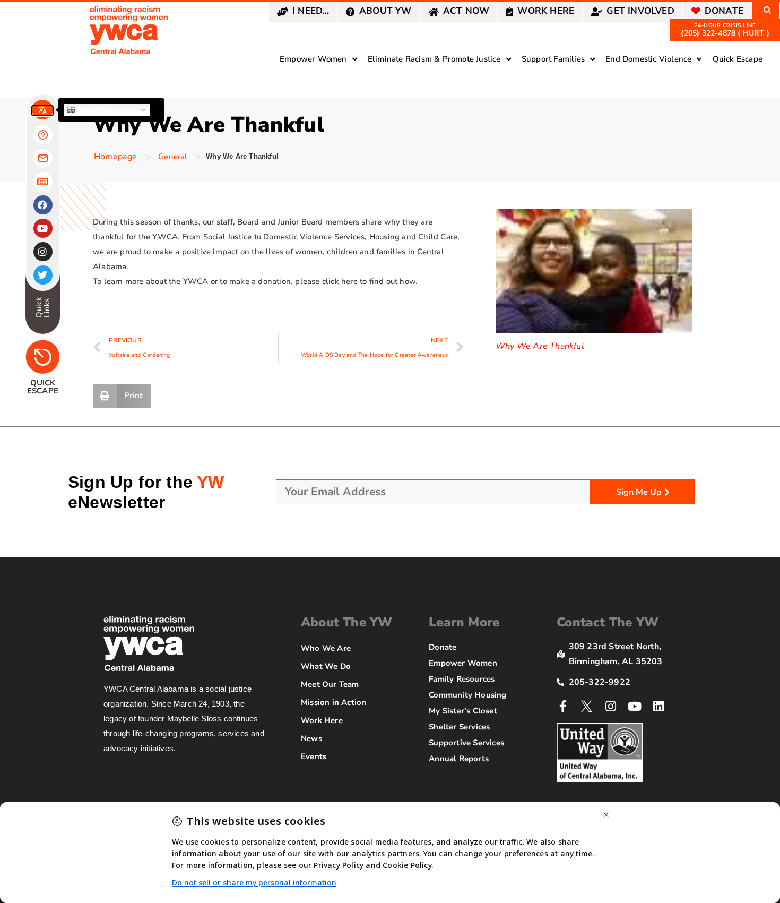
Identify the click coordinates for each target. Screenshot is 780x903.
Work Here (322, 720)
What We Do (326, 666)
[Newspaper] (43, 181)
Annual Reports (459, 758)
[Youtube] (635, 706)
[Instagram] (611, 706)
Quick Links (42, 306)
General (172, 156)
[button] (122, 396)
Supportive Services (466, 742)
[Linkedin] (659, 706)
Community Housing (467, 695)
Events (313, 756)
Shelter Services (459, 726)
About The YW (346, 622)
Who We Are (326, 648)
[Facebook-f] (563, 706)
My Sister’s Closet (463, 711)
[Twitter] (43, 275)
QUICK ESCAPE (42, 386)
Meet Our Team (330, 684)
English (91, 109)
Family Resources (462, 679)
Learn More (464, 622)
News (311, 738)
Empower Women (463, 663)
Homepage (115, 156)
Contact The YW (607, 622)
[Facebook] (43, 204)
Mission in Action (333, 702)
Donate (442, 647)
